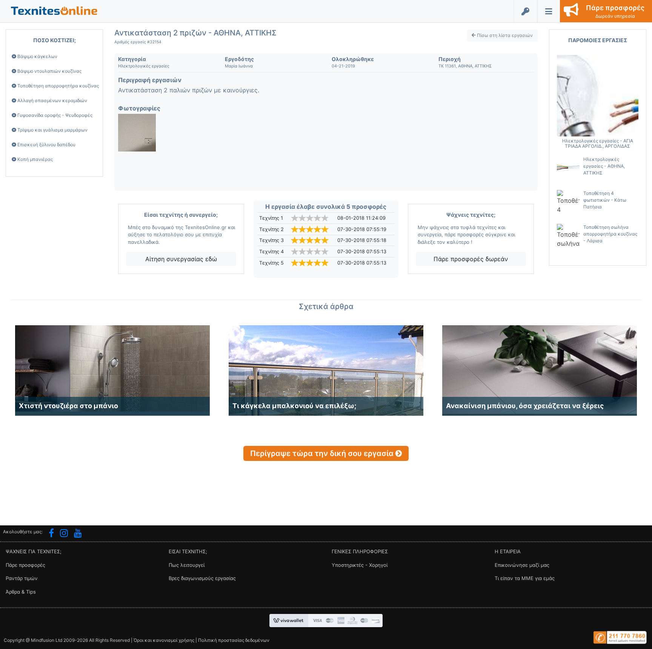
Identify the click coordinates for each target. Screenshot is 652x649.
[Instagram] (64, 534)
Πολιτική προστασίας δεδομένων (233, 640)
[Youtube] (78, 534)
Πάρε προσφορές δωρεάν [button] (471, 259)
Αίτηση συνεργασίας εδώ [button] (181, 259)
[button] (54, 10)
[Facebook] (51, 534)
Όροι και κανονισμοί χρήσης (164, 640)
